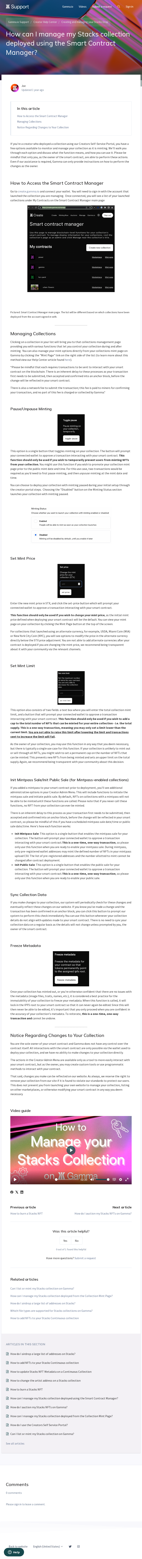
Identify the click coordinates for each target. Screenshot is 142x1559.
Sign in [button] (129, 6)
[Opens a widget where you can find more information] (14, 1552)
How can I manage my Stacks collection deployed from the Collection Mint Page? (61, 1296)
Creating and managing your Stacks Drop (84, 22)
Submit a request (102, 6)
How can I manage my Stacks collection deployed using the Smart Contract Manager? (64, 1398)
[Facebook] (11, 1192)
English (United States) (46, 1546)
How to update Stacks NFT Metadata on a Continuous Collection (51, 1371)
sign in (18, 1504)
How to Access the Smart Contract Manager (42, 116)
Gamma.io (67, 6)
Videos (83, 6)
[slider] (67, 1179)
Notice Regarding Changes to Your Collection (43, 127)
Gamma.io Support (18, 22)
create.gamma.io (28, 191)
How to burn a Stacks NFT (26, 1213)
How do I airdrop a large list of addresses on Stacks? (42, 1303)
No (77, 1240)
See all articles (15, 1443)
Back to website (18, 1546)
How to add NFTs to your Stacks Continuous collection (44, 1318)
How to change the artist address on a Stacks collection (45, 1380)
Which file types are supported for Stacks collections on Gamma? (51, 1311)
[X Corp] (16, 1192)
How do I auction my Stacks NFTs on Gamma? (103, 1213)
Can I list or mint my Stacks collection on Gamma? (42, 1288)
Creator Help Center (45, 22)
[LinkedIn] (21, 1192)
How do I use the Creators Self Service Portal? (39, 1425)
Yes (65, 1240)
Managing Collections (29, 121)
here (67, 360)
